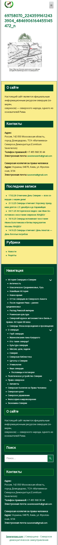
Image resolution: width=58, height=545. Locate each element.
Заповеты (14, 383)
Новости (12, 251)
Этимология (15, 364)
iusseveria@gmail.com (37, 174)
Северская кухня (16, 391)
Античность (15, 283)
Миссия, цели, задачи (20, 349)
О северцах (13, 329)
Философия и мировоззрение (22, 399)
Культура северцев (19, 345)
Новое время (16, 295)
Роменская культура (19, 314)
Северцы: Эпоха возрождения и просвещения (31, 326)
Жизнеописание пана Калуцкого (25, 337)
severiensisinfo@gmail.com (39, 156)
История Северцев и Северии (22, 279)
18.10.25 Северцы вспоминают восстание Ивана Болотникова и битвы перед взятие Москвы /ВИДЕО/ (26, 222)
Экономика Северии (17, 403)
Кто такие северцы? (19, 341)
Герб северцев (17, 333)
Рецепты (12, 255)
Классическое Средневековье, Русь (27, 287)
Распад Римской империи (22, 310)
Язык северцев (17, 368)
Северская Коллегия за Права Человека (27, 387)
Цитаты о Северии (18, 360)
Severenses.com (14, 536)
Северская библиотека (21, 356)
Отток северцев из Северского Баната (28, 299)
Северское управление (19, 395)
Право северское (16, 380)
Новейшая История (19, 291)
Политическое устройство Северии (25, 376)
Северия (14, 353)
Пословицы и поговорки (22, 372)
